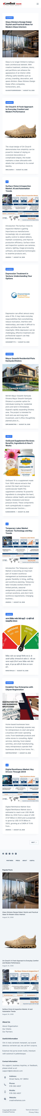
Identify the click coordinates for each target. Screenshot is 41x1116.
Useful (32, 860)
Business (9, 17)
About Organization (10, 1026)
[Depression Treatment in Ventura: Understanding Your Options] (20, 295)
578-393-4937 (15, 1086)
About (24, 860)
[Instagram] (9, 853)
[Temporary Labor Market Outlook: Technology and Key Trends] (20, 549)
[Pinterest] (12, 853)
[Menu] (38, 4)
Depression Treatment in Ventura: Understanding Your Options (19, 276)
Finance (9, 614)
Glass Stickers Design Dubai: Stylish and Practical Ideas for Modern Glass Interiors (19, 24)
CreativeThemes (8, 1112)
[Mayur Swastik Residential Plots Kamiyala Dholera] (20, 377)
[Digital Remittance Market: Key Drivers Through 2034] (20, 788)
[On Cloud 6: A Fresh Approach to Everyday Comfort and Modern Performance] (20, 128)
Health (8, 436)
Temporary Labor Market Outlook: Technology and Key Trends (19, 530)
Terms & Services (32, 1110)
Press (18, 860)
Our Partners (7, 1032)
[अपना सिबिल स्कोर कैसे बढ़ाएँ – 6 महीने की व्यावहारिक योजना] (20, 637)
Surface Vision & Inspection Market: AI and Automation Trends (18, 188)
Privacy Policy (34, 1112)
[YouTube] (16, 853)
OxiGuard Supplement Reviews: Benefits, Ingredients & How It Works (20, 443)
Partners (9, 860)
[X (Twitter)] (6, 853)
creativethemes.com (17, 1100)
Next (33, 842)
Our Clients (6, 1029)
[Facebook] (3, 853)
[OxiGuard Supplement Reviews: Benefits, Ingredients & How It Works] (20, 462)
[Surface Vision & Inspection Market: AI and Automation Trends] (20, 207)
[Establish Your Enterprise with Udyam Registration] (20, 706)
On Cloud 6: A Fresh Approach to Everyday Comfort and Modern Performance (19, 109)
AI (7, 181)
